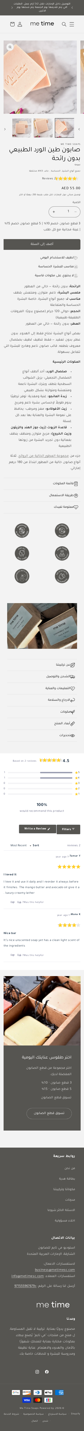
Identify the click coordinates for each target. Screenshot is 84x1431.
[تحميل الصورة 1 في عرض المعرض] (64, 127)
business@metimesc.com (55, 1270)
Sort (35, 845)
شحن (45, 1421)
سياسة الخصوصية (33, 1414)
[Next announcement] (12, 8)
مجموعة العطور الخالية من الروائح (43, 456)
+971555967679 (25, 1286)
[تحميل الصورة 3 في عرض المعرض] (21, 127)
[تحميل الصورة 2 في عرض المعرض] (43, 127)
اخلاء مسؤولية (65, 1221)
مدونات (70, 1200)
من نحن (70, 1168)
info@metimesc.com (27, 1276)
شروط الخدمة (11, 1414)
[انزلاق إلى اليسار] (79, 129)
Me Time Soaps (29, 1408)
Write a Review (33, 830)
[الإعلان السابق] (72, 8)
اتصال (34, 1421)
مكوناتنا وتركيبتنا (64, 1189)
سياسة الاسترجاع (57, 1414)
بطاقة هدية (67, 1179)
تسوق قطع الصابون (49, 1113)
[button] (72, 24)
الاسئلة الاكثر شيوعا (61, 1210)
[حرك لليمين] (5, 129)
